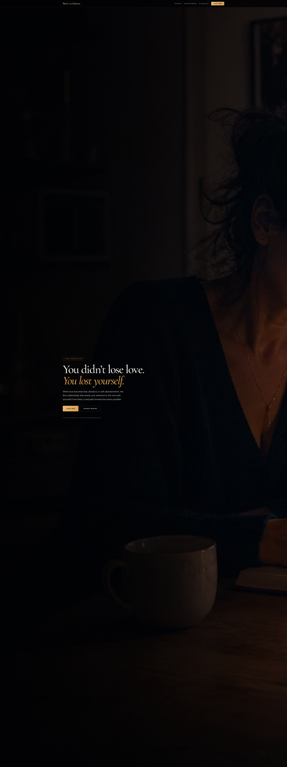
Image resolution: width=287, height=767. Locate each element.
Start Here (217, 3)
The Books (177, 3)
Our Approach (204, 3)
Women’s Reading (190, 3)
